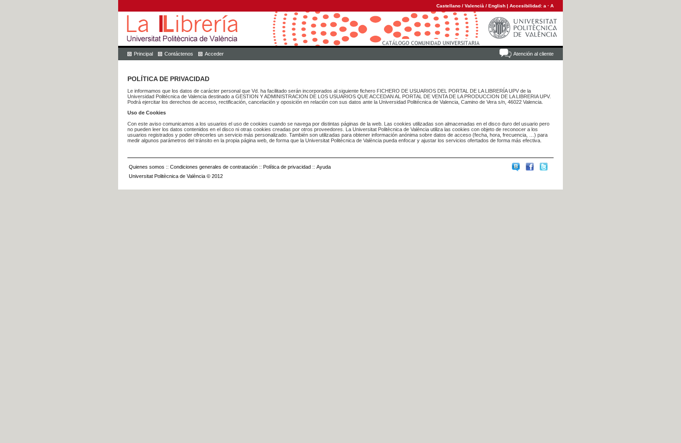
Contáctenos (178, 54)
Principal (143, 54)
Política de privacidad (287, 167)
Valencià (474, 5)
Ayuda (323, 167)
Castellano (448, 5)
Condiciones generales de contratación (214, 167)
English (496, 5)
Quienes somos (146, 167)
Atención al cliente (533, 54)
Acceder (214, 54)
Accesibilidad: (526, 5)
